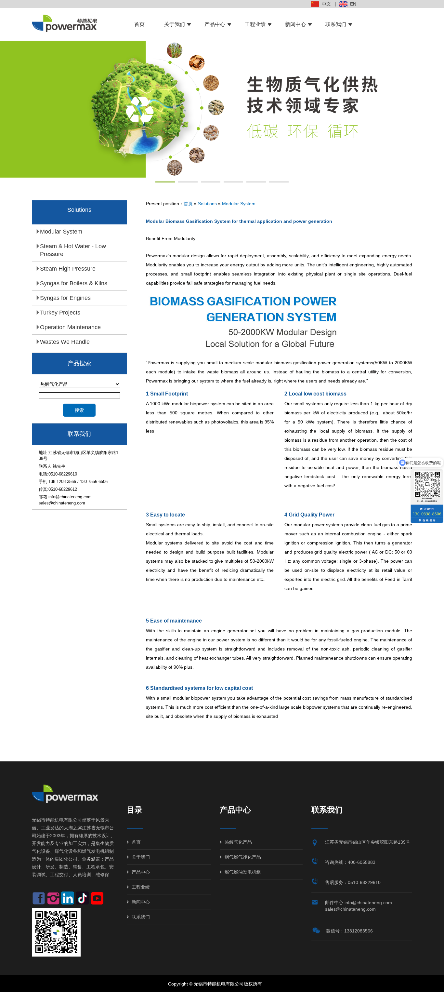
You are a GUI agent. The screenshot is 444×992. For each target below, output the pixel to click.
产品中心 (214, 24)
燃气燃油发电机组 (243, 872)
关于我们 (174, 24)
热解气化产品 (238, 842)
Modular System (238, 203)
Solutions (207, 203)
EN (351, 4)
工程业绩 (255, 24)
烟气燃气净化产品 (243, 857)
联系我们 (335, 24)
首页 (139, 24)
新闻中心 (295, 24)
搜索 (79, 410)
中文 (325, 4)
